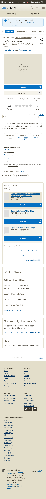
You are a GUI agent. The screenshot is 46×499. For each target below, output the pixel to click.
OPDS (34, 357)
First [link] (9, 251)
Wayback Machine (13, 484)
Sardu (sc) (7, 450)
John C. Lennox (25, 50)
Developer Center (10, 396)
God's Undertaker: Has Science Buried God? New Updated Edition (25, 195)
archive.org (11, 486)
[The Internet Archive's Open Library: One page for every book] (10, 7)
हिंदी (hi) (6, 435)
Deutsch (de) (8, 425)
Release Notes (29, 406)
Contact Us (28, 398)
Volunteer (7, 373)
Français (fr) (8, 433)
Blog (5, 381)
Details (33, 31)
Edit (4, 116)
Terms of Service (10, 383)
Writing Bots (8, 403)
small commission (13, 166)
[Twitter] (30, 409)
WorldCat (7, 150)
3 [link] (28, 251)
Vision (6, 371)
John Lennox (10, 50)
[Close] (40, 20)
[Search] (31, 7)
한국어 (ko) (8, 443)
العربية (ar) (7, 420)
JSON (29, 357)
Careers (6, 378)
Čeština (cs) (8, 423)
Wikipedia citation (40, 358)
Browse (33, 14)
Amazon (7, 158)
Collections (28, 381)
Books (26, 373)
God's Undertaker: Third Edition (23, 211)
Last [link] (23, 255)
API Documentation (10, 398)
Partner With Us (9, 376)
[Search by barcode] (37, 7)
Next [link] (37, 251)
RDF (25, 357)
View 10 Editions (22, 31)
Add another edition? (34, 260)
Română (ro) (8, 448)
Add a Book (28, 403)
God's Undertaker (23, 37)
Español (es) (8, 430)
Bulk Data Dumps (10, 401)
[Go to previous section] (2, 31)
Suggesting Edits (30, 401)
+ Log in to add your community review (22, 332)
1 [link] (21, 251)
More (7, 161)
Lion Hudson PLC (23, 139)
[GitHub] (35, 409)
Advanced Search (30, 383)
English (36, 138)
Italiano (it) (7, 440)
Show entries (11, 185)
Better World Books (11, 155)
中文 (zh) (7, 458)
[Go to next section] (43, 31)
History (41, 117)
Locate (23, 87)
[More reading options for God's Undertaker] (40, 93)
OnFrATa (41, 115)
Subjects (27, 378)
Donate (24, 2)
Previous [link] (15, 251)
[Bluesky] (26, 409)
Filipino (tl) (7, 460)
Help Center (28, 396)
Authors (26, 376)
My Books (11, 14)
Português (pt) (9, 445)
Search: (6, 188)
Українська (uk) (9, 455)
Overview (9, 31)
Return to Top (28, 386)
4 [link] (32, 251)
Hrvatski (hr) (8, 438)
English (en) (8, 428)
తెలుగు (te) (7, 453)
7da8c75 (40, 471)
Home (26, 371)
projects (10, 482)
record (19, 310)
